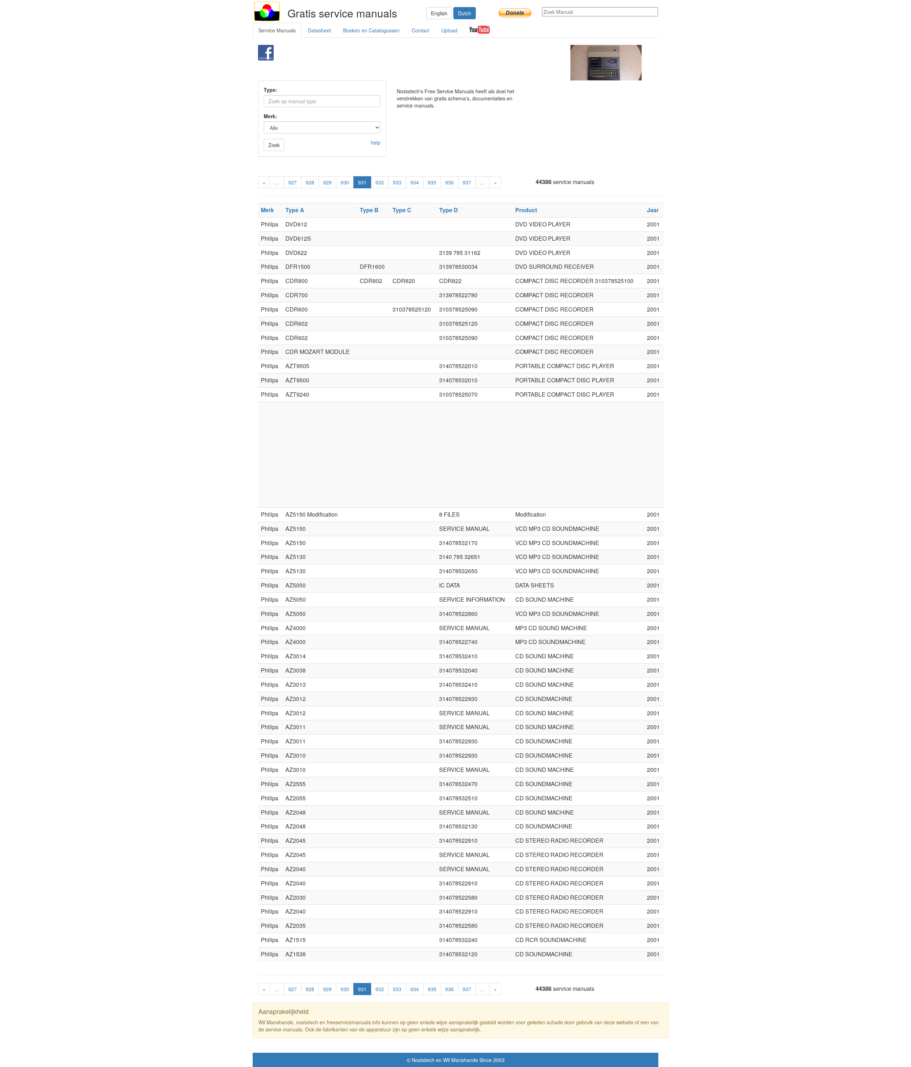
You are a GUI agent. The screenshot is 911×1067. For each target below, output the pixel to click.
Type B (369, 210)
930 (345, 182)
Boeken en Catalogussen (371, 30)
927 (292, 182)
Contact (420, 30)
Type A (294, 210)
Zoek (274, 144)
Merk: (270, 116)
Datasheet (319, 30)
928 (310, 182)
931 (362, 182)
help (375, 142)
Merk (267, 210)
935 (432, 182)
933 (397, 182)
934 (414, 182)
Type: (270, 89)
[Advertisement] (443, 62)
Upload (449, 30)
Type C (402, 210)
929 (327, 182)
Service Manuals (277, 30)
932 (379, 182)
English (439, 13)
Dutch (464, 13)
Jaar (653, 210)
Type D (448, 210)
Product (526, 210)
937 (467, 182)
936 (449, 182)
